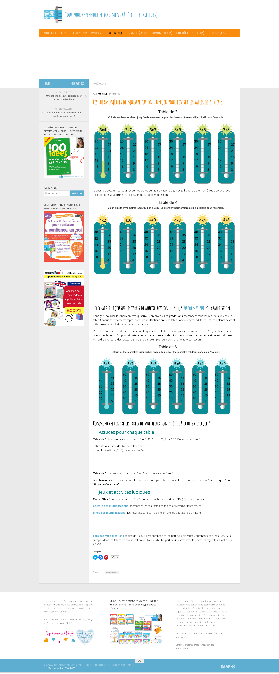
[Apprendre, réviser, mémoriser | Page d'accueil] (53, 14)
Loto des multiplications (108, 536)
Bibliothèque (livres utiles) (190, 33)
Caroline (102, 94)
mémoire (142, 480)
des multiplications (109, 512)
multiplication (112, 572)
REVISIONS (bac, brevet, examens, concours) (150, 33)
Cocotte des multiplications (110, 506)
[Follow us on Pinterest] (82, 83)
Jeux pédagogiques (116, 33)
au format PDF (194, 308)
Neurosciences (80, 33)
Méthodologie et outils (54, 33)
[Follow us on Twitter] (78, 83)
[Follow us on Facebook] (73, 83)
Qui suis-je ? (217, 33)
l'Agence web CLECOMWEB (61, 668)
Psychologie (96, 33)
